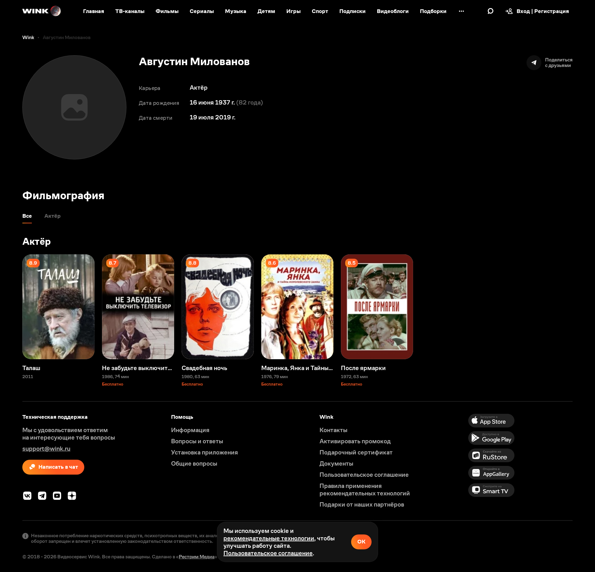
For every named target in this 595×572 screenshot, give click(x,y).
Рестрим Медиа (196, 556)
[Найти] (490, 11)
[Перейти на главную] (41, 11)
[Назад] (11, 306)
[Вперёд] (584, 306)
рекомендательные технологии (268, 538)
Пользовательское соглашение (268, 553)
